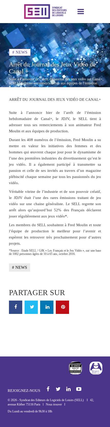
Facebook (48, 389)
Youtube (78, 389)
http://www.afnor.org (75, 368)
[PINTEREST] (62, 307)
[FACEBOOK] (15, 307)
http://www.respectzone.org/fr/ (96, 368)
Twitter (58, 389)
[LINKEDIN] (46, 307)
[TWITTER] (31, 307)
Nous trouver (54, 404)
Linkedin (68, 389)
